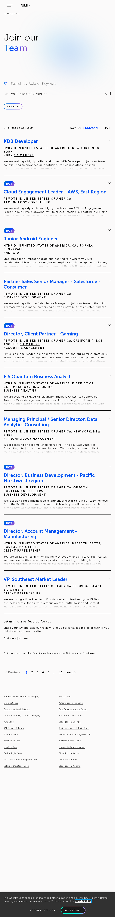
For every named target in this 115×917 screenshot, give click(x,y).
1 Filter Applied (20, 128)
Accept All (73, 910)
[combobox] (4, 94)
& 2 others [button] (30, 344)
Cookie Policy (83, 901)
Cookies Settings (42, 910)
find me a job (12, 638)
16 (60, 672)
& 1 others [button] (24, 155)
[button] (9, 183)
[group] (57, 154)
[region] (57, 904)
